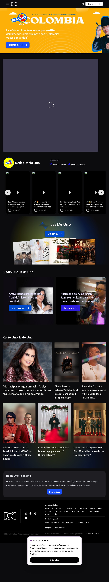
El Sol (66, 511)
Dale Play (53, 233)
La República (94, 511)
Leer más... (54, 492)
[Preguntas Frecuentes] (82, 4)
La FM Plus (75, 511)
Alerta (100, 508)
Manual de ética (67, 522)
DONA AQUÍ (16, 45)
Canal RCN (49, 508)
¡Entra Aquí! (18, 308)
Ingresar (91, 4)
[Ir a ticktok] (26, 513)
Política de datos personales (73, 533)
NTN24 (48, 514)
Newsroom (83, 508)
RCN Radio (59, 508)
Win (55, 514)
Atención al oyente (52, 522)
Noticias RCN (71, 508)
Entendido (54, 560)
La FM (92, 508)
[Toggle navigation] (7, 4)
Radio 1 (84, 511)
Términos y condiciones (52, 533)
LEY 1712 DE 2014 (82, 522)
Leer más (69, 308)
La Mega (58, 511)
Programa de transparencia (55, 528)
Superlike (48, 511)
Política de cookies (93, 533)
